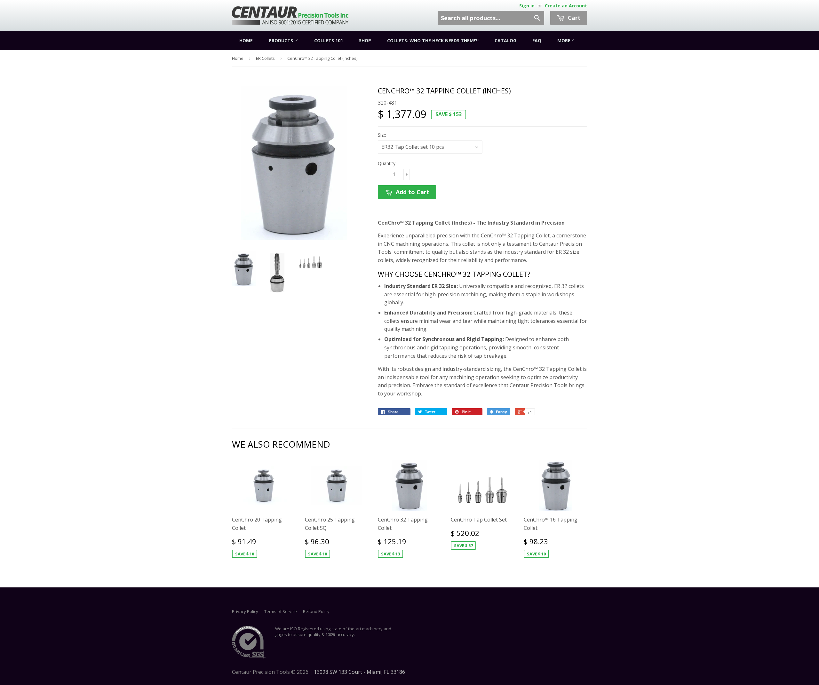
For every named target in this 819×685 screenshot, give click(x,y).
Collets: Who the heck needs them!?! (433, 40)
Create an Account (566, 6)
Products (281, 40)
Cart (573, 17)
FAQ (536, 40)
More (563, 40)
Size (382, 135)
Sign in (527, 6)
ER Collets (265, 58)
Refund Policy (316, 611)
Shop (365, 40)
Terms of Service (280, 611)
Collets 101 (328, 40)
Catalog (505, 40)
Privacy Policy (245, 611)
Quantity (386, 163)
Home (246, 40)
